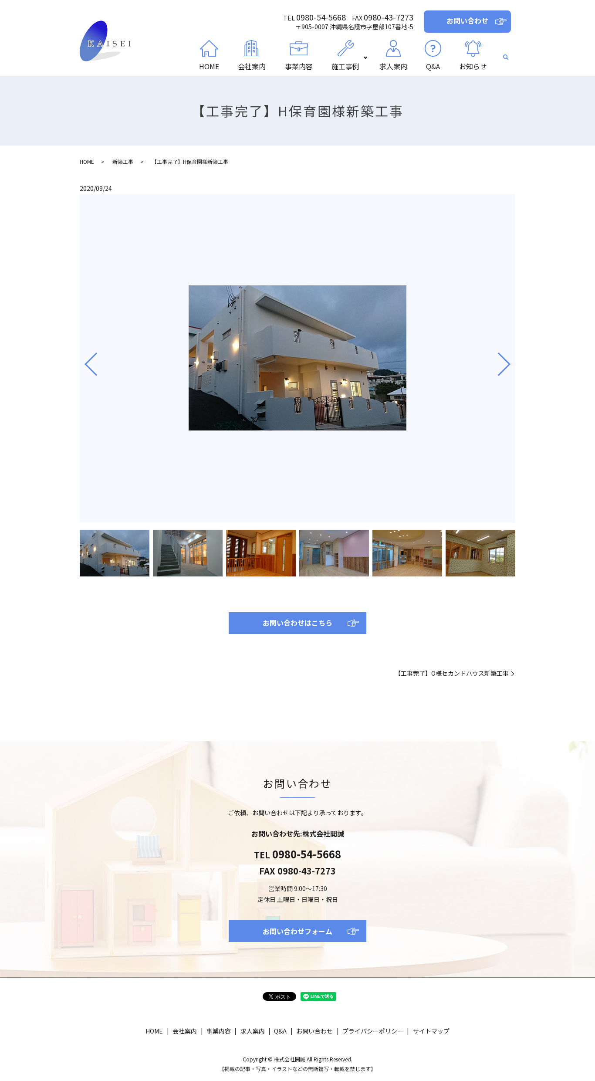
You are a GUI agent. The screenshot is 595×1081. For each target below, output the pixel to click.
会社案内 (252, 66)
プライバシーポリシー (372, 1031)
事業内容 (299, 66)
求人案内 (393, 66)
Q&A (433, 66)
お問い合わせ (314, 1031)
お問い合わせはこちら (297, 622)
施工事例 (345, 66)
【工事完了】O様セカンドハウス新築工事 (452, 673)
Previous (84, 361)
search (506, 57)
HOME (209, 66)
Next (511, 361)
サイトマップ (431, 1031)
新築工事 (122, 161)
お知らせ (473, 66)
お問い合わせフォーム (297, 931)
